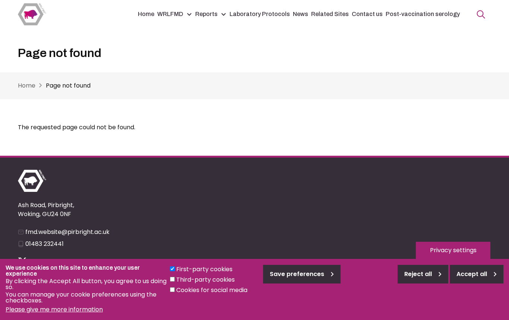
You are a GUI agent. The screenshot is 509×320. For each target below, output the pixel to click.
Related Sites (330, 14)
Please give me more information (54, 309)
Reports (206, 14)
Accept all (471, 274)
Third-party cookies (205, 279)
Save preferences (297, 274)
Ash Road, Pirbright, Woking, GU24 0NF (46, 209)
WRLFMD (170, 14)
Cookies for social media (211, 290)
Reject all (418, 274)
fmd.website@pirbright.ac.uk (67, 232)
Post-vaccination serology (423, 14)
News (300, 14)
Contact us (367, 14)
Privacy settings (453, 250)
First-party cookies (204, 269)
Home (146, 14)
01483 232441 (44, 244)
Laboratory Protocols (260, 14)
